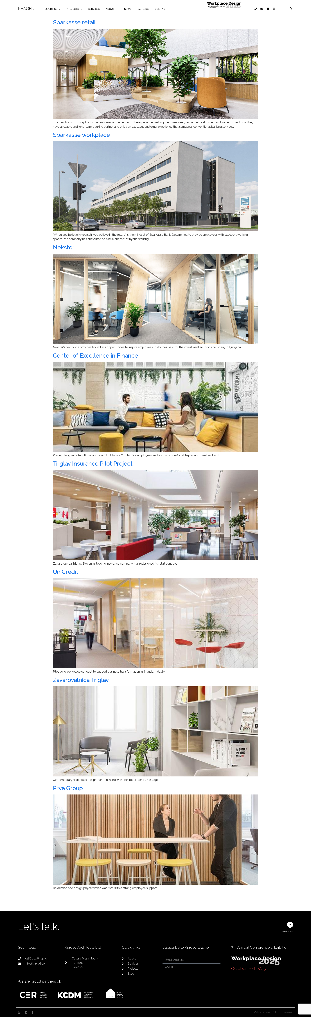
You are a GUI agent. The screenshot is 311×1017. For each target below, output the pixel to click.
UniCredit (65, 571)
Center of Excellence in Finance (95, 355)
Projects (73, 9)
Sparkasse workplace (81, 134)
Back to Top (287, 931)
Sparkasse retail (74, 22)
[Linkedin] (25, 1012)
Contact (161, 9)
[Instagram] (19, 1012)
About (110, 9)
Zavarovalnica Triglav (81, 680)
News (127, 9)
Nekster (64, 247)
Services (94, 9)
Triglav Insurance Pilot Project (93, 463)
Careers (143, 9)
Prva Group (68, 788)
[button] (291, 8)
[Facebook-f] (32, 1012)
